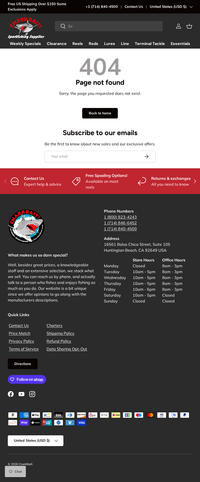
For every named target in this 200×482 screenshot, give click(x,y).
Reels (77, 43)
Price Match (19, 333)
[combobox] (109, 26)
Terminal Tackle (150, 43)
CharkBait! (25, 464)
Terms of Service (24, 348)
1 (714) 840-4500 (120, 228)
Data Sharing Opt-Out (67, 348)
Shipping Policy (60, 333)
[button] (189, 26)
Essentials (180, 43)
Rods (93, 43)
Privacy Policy (21, 341)
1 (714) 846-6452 (120, 222)
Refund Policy (59, 341)
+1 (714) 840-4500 (102, 6)
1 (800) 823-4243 (120, 216)
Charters (54, 325)
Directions (22, 364)
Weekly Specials (25, 43)
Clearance (57, 43)
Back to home (100, 113)
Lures (109, 43)
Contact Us (134, 6)
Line (125, 43)
